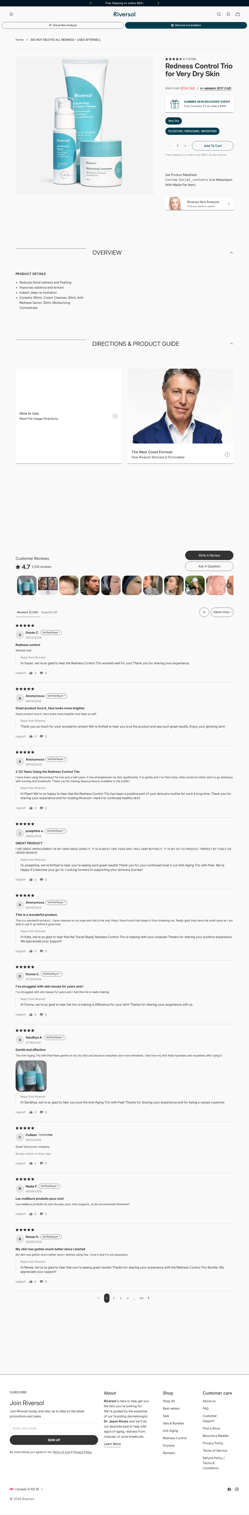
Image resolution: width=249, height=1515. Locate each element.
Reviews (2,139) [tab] (27, 612)
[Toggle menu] (11, 14)
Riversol (28, 1499)
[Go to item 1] (27, 585)
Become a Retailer (216, 1436)
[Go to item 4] (90, 585)
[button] (174, 59)
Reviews (169, 1453)
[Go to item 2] (48, 585)
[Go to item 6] (132, 585)
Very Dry (173, 120)
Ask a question (209, 566)
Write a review (209, 555)
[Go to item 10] (216, 585)
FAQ (206, 1408)
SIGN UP (54, 1440)
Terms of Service (215, 1450)
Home (20, 39)
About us (209, 1401)
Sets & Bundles (173, 1423)
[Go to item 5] (111, 585)
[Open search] (204, 612)
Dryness (169, 1445)
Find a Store (211, 1428)
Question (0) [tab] (49, 612)
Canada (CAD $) (27, 1489)
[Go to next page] (149, 1298)
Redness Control (175, 1438)
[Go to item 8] (174, 585)
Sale (166, 1416)
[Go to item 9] (195, 585)
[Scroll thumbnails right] (229, 585)
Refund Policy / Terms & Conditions (214, 1463)
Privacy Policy (213, 1443)
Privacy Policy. (83, 1452)
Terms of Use (61, 1452)
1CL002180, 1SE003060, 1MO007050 (192, 131)
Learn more (112, 1444)
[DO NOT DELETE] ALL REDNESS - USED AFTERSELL (66, 39)
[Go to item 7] (153, 585)
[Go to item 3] (69, 585)
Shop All (169, 1401)
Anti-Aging (170, 1431)
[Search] (219, 14)
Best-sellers (171, 1408)
